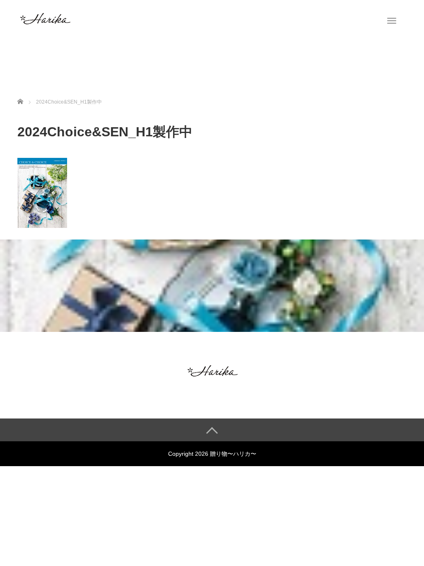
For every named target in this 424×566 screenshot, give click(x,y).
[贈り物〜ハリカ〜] (44, 17)
